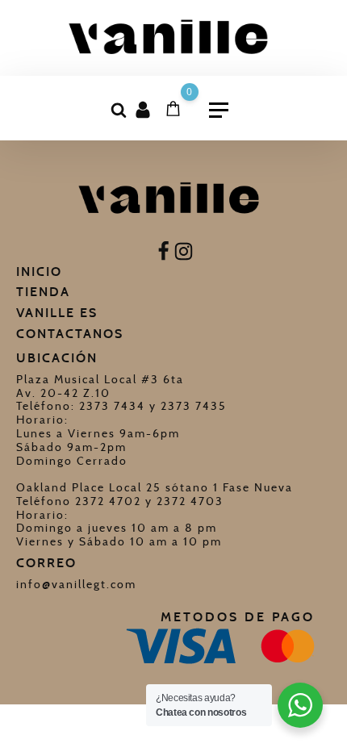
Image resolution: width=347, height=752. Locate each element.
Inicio (39, 271)
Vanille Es (57, 312)
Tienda (43, 291)
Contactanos (69, 333)
